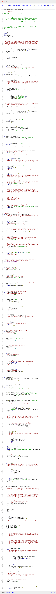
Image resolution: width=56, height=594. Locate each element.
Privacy (9, 592)
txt (51, 592)
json (54, 592)
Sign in (54, 1)
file (23, 9)
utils (52, 5)
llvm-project (44, 5)
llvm (49, 5)
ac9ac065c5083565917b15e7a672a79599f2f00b (20, 5)
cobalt (2, 5)
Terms (12, 592)
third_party (37, 5)
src (33, 5)
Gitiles (7, 592)
